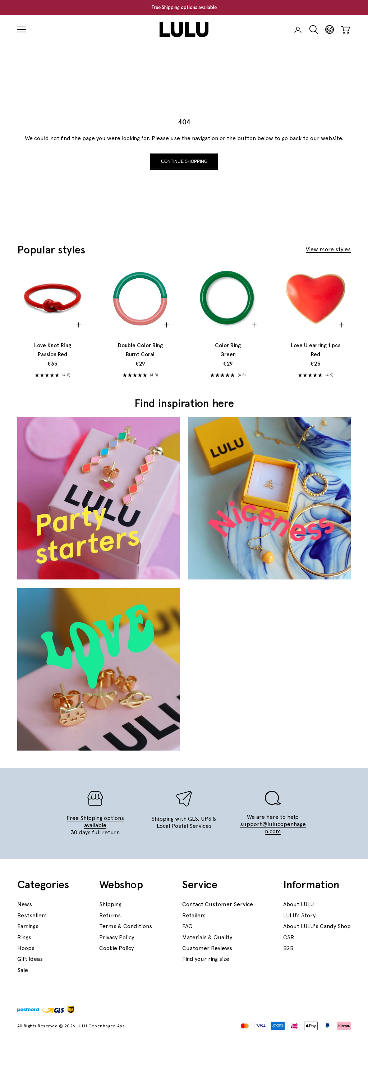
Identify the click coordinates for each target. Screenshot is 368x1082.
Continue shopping (184, 161)
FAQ (187, 926)
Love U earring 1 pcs (315, 350)
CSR (288, 937)
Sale (22, 970)
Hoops (25, 948)
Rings (24, 937)
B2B (288, 948)
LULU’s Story (299, 915)
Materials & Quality (207, 937)
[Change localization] (329, 29)
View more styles (328, 249)
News (24, 904)
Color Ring (228, 350)
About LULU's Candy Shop (317, 926)
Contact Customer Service (217, 904)
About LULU (298, 904)
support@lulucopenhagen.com (273, 828)
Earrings (27, 926)
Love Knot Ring (52, 350)
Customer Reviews (207, 948)
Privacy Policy (116, 937)
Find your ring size (205, 958)
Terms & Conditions (125, 926)
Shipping (110, 904)
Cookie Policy (116, 948)
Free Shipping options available (184, 7)
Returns (110, 915)
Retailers (194, 915)
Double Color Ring (140, 350)
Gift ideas (30, 958)
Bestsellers (32, 915)
